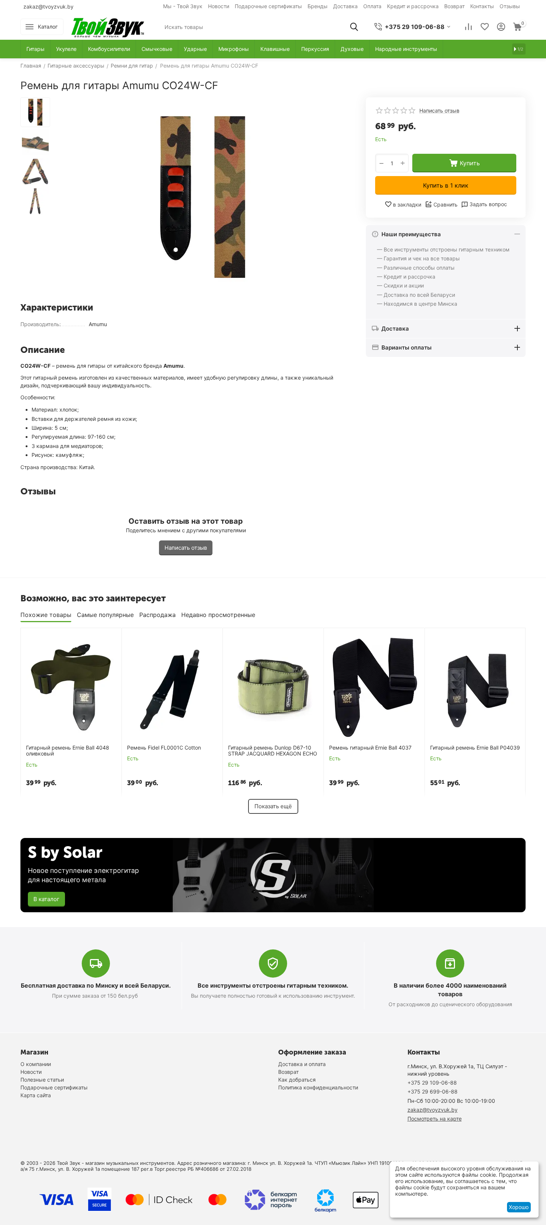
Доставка (345, 6)
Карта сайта (35, 1095)
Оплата (372, 6)
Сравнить (445, 204)
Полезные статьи (42, 1079)
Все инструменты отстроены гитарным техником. (273, 985)
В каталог (46, 899)
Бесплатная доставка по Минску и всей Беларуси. (96, 985)
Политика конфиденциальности (318, 1087)
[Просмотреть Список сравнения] (468, 27)
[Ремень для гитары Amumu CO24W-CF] (202, 197)
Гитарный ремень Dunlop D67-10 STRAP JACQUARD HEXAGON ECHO (272, 751)
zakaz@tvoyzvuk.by (48, 6)
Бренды (318, 6)
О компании (35, 1064)
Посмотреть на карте (434, 1118)
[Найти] (354, 27)
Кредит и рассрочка (413, 6)
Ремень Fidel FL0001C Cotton (164, 748)
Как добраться (297, 1079)
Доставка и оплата (302, 1064)
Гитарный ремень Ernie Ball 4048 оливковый (67, 751)
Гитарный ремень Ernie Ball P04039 (475, 748)
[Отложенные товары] (485, 27)
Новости (218, 6)
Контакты (482, 6)
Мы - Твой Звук (182, 6)
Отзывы (510, 6)
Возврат (454, 6)
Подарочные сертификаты (268, 6)
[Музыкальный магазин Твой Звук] (107, 26)
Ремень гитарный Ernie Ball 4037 (370, 748)
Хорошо (519, 1207)
